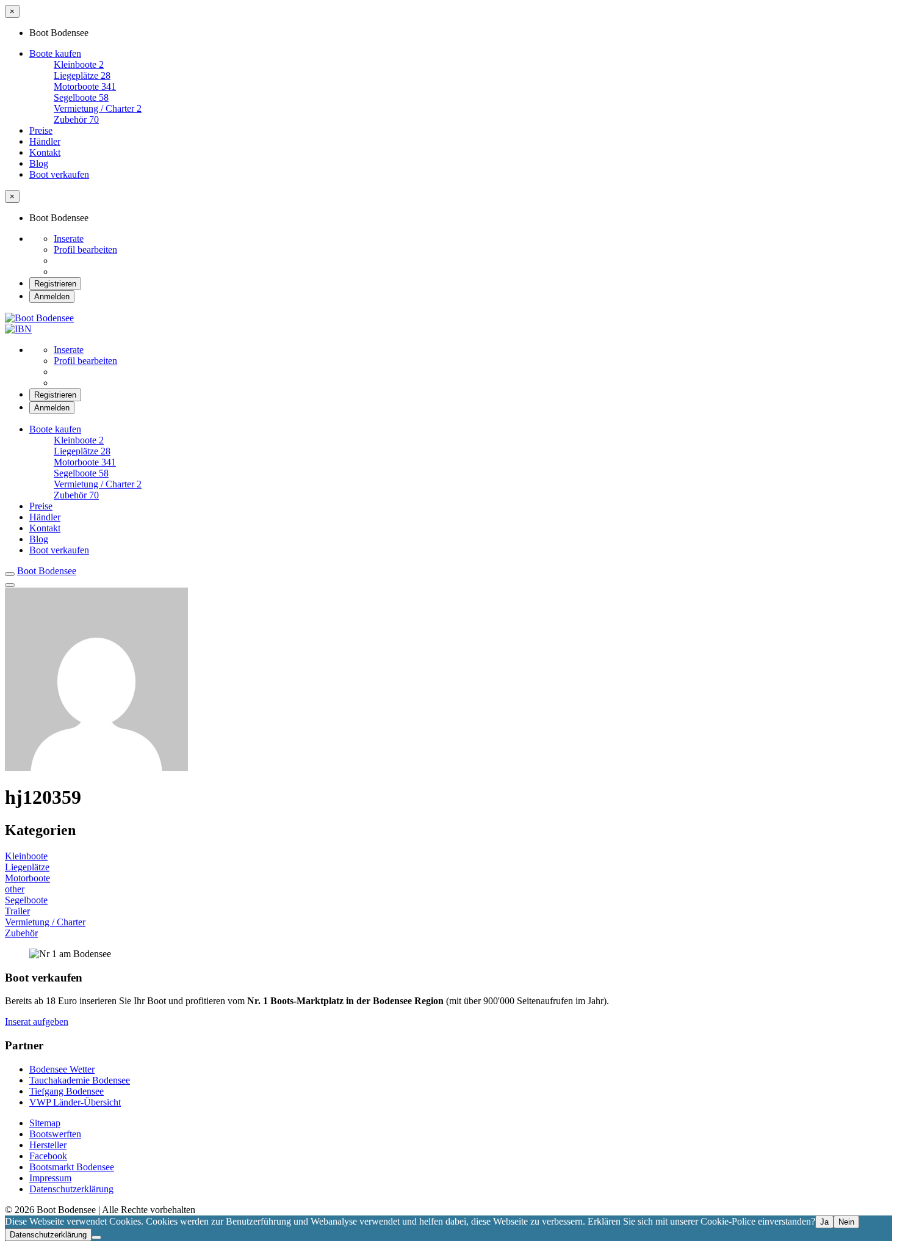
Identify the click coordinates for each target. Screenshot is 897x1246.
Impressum (50, 1178)
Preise (40, 130)
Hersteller (48, 1145)
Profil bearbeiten (85, 249)
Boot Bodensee (46, 571)
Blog (38, 163)
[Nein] (96, 1237)
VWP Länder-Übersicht (75, 1102)
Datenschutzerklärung (71, 1189)
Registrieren (55, 283)
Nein (846, 1221)
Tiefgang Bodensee (66, 1091)
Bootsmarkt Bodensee (71, 1167)
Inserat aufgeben (36, 1021)
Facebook (48, 1156)
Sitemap (44, 1123)
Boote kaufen (55, 53)
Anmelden (52, 296)
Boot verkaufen (59, 174)
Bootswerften (55, 1134)
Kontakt (44, 152)
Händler (44, 141)
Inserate (69, 238)
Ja (824, 1221)
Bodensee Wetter (62, 1069)
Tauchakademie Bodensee (79, 1080)
